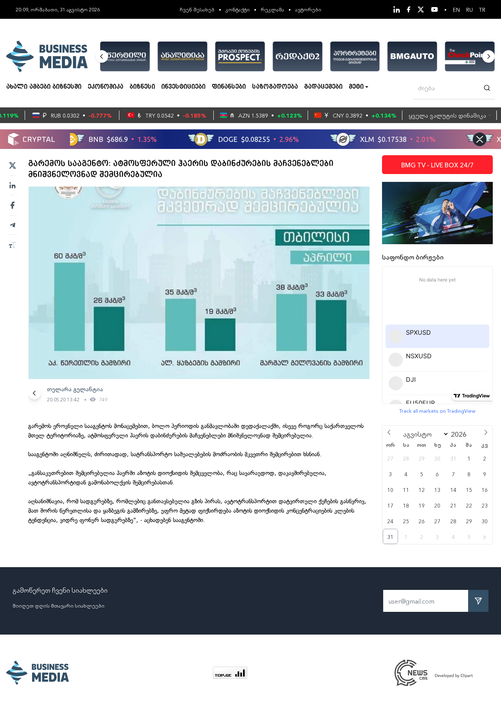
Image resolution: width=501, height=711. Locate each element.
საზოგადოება (275, 87)
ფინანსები (229, 87)
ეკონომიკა (105, 87)
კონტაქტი (237, 9)
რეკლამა (272, 9)
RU (469, 9)
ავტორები (308, 9)
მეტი (356, 87)
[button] (102, 56)
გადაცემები (323, 87)
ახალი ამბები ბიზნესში (43, 87)
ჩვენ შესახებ (197, 9)
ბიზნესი (142, 87)
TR (482, 9)
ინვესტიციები (183, 87)
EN (456, 9)
